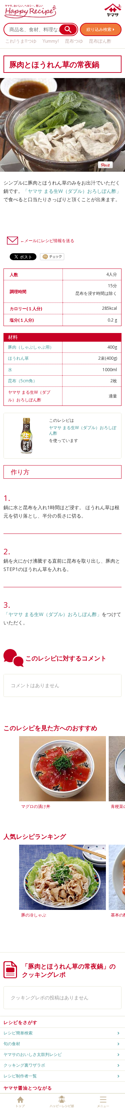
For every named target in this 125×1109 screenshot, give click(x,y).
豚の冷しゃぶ (33, 915)
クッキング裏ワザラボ (24, 1065)
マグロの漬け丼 (35, 806)
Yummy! (50, 41)
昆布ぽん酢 (100, 41)
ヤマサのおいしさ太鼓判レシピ (32, 1054)
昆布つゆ (74, 41)
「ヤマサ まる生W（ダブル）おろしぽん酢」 (72, 191)
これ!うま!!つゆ (20, 41)
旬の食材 (11, 1044)
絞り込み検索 (98, 29)
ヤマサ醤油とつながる (27, 1088)
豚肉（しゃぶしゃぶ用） (31, 347)
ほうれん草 (18, 358)
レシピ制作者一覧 (20, 1076)
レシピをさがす (20, 1022)
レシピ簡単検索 (18, 1033)
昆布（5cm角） (22, 381)
